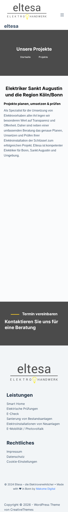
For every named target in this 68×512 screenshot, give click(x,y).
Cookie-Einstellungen (22, 461)
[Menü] (62, 15)
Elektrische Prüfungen (22, 409)
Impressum (14, 451)
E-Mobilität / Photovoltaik (25, 429)
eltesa (11, 26)
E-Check (13, 414)
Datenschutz (16, 457)
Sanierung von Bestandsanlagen (29, 419)
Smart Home (16, 404)
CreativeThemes (21, 509)
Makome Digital (45, 488)
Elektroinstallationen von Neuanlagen (33, 424)
